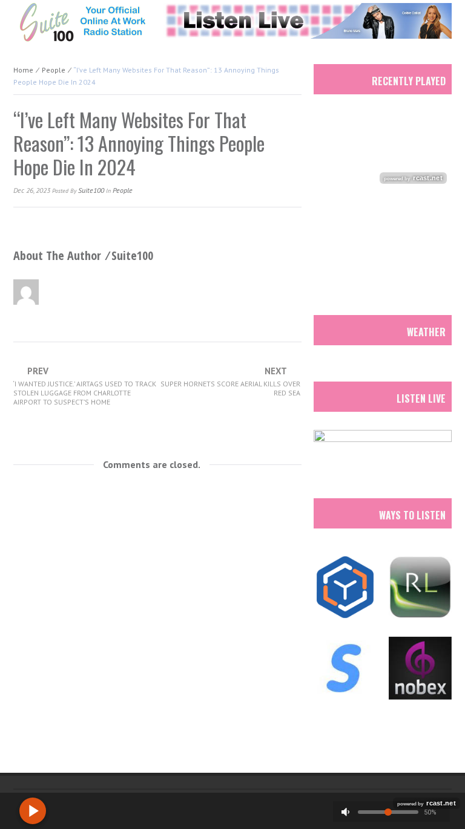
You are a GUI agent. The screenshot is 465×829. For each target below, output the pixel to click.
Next (230, 381)
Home (23, 69)
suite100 (91, 190)
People (53, 69)
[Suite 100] (82, 21)
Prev (84, 386)
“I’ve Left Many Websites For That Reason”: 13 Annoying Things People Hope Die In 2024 (139, 143)
